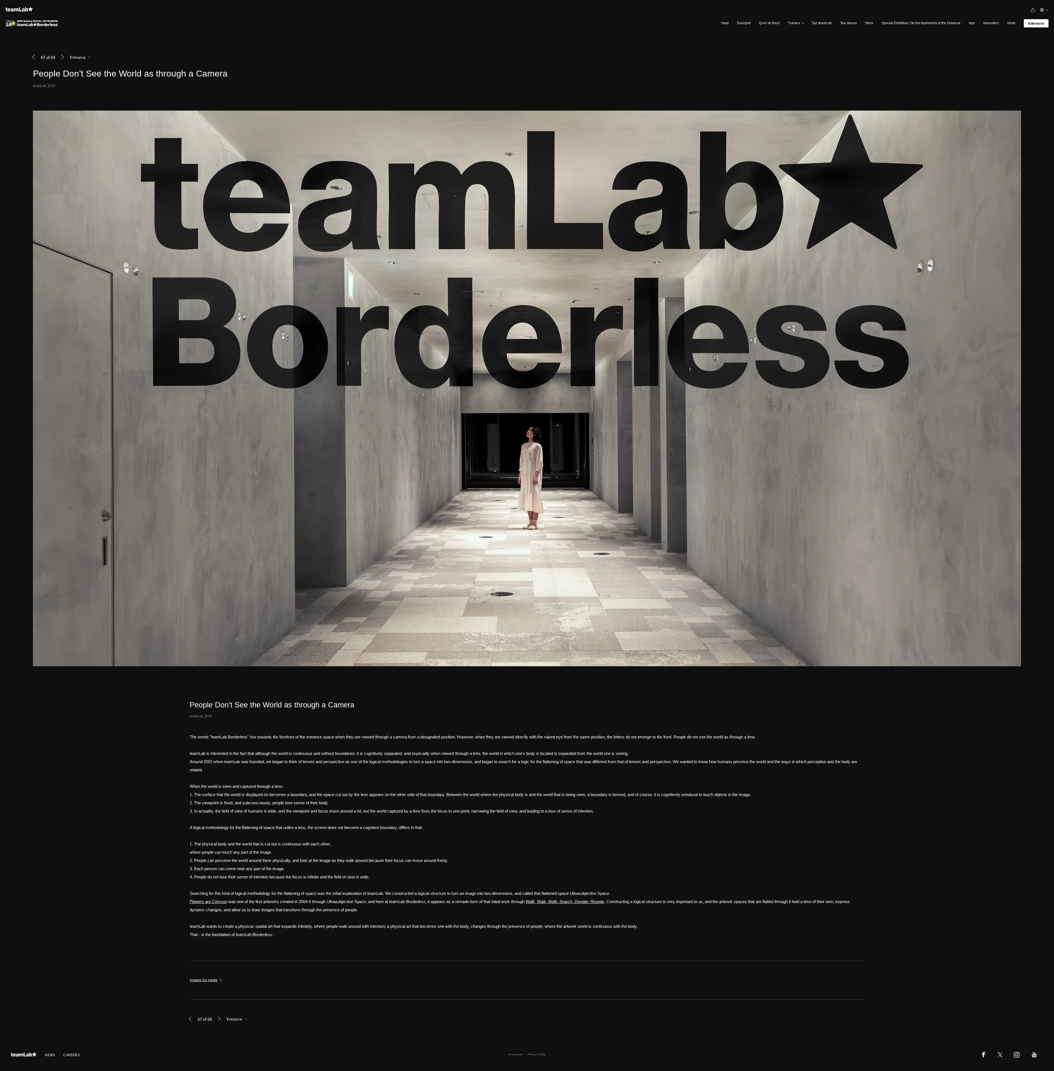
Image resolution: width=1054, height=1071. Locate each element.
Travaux (794, 23)
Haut (725, 23)
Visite (1011, 23)
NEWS (50, 1055)
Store (869, 23)
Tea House (848, 23)
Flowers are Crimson (208, 901)
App (972, 23)
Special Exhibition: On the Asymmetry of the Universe (921, 23)
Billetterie (1036, 24)
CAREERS (71, 1055)
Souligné (744, 23)
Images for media (203, 980)
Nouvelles (991, 23)
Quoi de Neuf (769, 23)
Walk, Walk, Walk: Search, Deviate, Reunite (565, 901)
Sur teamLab (822, 23)
